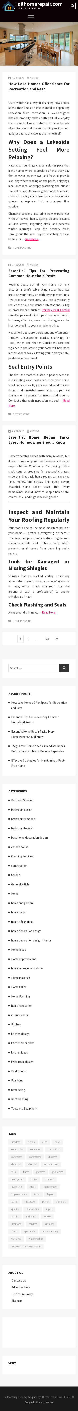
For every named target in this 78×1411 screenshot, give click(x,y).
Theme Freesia (49, 1397)
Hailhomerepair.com (38, 4)
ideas (32, 1186)
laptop (50, 1194)
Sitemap (17, 1301)
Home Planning (22, 247)
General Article (20, 884)
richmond (16, 1224)
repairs (15, 1216)
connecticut (54, 1149)
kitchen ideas (19, 1052)
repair (49, 1209)
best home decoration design (29, 837)
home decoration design (26, 931)
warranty (16, 1238)
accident (15, 1142)
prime (45, 1201)
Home (15, 893)
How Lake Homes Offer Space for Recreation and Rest (39, 86)
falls (13, 1172)
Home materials (21, 978)
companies (17, 1149)
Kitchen (16, 1024)
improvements (19, 1194)
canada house (19, 847)
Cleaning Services (22, 856)
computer (35, 1149)
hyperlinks (16, 1186)
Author (34, 78)
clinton (31, 1142)
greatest (40, 1172)
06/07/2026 (18, 431)
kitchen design (20, 1034)
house (34, 1179)
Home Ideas (18, 950)
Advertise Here (21, 1287)
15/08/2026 (18, 78)
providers (61, 1201)
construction (19, 866)
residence (31, 1216)
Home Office (19, 987)
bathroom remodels (23, 819)
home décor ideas (22, 922)
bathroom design (21, 810)
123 (47, 639)
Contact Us (19, 1280)
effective (32, 1164)
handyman (17, 1179)
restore (47, 1216)
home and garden (22, 903)
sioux (14, 1231)
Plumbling (17, 1080)
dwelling (15, 1164)
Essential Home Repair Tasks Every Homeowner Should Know (39, 440)
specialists (29, 1231)
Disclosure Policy (22, 1294)
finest (26, 1172)
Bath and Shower (22, 800)
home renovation (21, 1006)
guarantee (57, 1172)
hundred (49, 1179)
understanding (50, 1231)
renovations (32, 1209)
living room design (22, 1062)
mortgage (30, 1201)
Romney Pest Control (56, 310)
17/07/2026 (18, 264)
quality (15, 1209)
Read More (32, 239)
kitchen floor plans (22, 1043)
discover (52, 1157)
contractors (35, 1157)
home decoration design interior (31, 940)
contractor (16, 1157)
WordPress (64, 1397)
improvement (50, 1186)
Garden (15, 875)
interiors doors (20, 1015)
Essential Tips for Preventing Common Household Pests (39, 273)
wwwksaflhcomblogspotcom (26, 1246)
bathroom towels (22, 828)
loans (14, 1201)
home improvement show (27, 968)
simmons (49, 1224)
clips (44, 1142)
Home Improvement (23, 959)
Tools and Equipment (24, 1108)
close (57, 1142)
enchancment (51, 1164)
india (37, 1194)
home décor (18, 912)
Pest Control (21, 414)
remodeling (18, 1090)
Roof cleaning (19, 1099)
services (33, 1224)
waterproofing (36, 1238)
